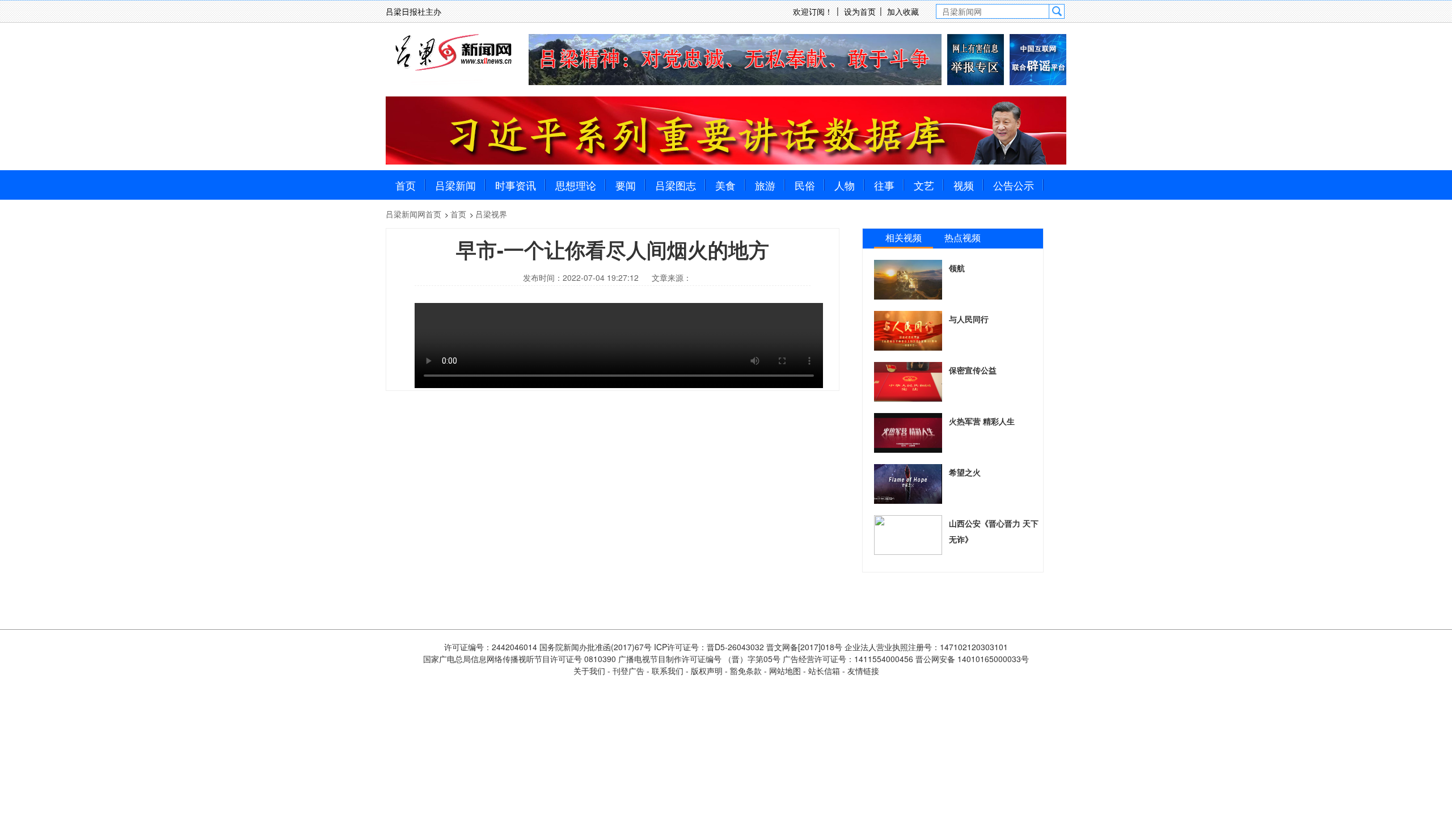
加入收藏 (903, 11)
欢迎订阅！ (813, 11)
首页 (405, 185)
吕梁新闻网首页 (413, 214)
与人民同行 (969, 319)
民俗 (805, 185)
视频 (963, 185)
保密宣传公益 (973, 370)
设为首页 (860, 11)
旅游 (765, 185)
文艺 (924, 185)
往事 (884, 185)
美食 (725, 185)
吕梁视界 (491, 214)
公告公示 (1013, 185)
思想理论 (575, 185)
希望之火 (965, 472)
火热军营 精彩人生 (982, 421)
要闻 (625, 185)
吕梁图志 (675, 185)
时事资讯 (515, 185)
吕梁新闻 (455, 185)
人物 (844, 185)
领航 (957, 267)
